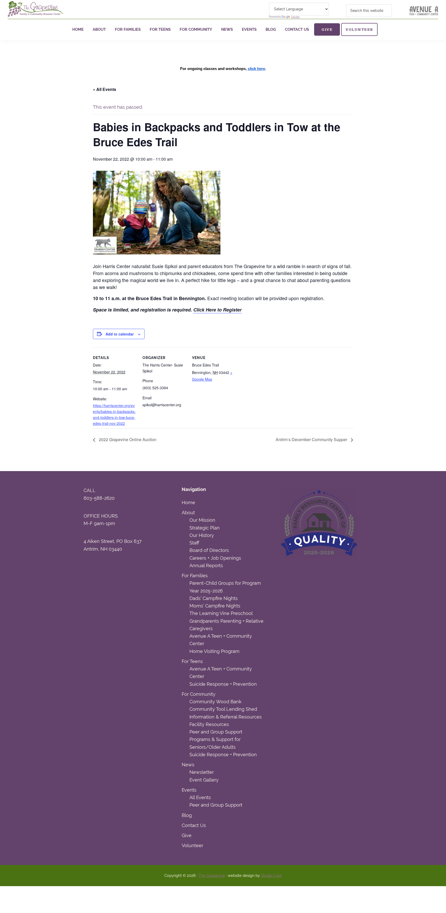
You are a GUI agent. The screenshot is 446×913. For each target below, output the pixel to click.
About (188, 512)
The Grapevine (211, 875)
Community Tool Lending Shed (223, 709)
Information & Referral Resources (225, 717)
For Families (195, 575)
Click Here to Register (217, 309)
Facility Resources (209, 724)
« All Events (104, 89)
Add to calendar (120, 334)
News (188, 764)
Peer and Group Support (215, 732)
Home (188, 502)
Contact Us (194, 825)
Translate (295, 16)
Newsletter (201, 772)
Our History (201, 535)
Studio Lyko (271, 875)
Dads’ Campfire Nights (213, 598)
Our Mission (202, 520)
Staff (194, 542)
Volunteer (192, 845)
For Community (199, 694)
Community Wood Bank (215, 701)
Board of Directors (209, 550)
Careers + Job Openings (215, 558)
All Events (200, 797)
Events (189, 790)
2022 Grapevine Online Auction (127, 439)
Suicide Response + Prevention (223, 684)
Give (187, 835)
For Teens (192, 661)
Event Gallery (204, 780)
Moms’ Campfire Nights (214, 605)
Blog (187, 815)
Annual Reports (206, 565)
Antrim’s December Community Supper (312, 439)
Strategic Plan (204, 527)
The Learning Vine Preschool (221, 613)
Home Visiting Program (214, 651)
